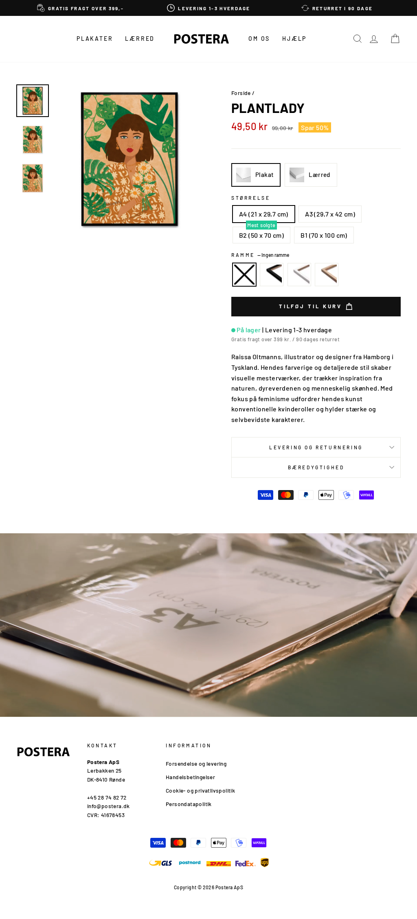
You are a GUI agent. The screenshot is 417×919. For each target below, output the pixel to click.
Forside (241, 92)
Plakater (95, 38)
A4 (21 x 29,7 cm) (263, 214)
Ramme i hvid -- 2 (299, 274)
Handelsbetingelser (190, 776)
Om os (259, 38)
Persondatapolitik (189, 803)
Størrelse (250, 198)
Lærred (140, 38)
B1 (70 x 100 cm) (324, 235)
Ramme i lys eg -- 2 (326, 274)
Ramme (260, 255)
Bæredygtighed (316, 467)
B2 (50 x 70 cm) (261, 235)
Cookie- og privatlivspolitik (200, 790)
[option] (80, 8)
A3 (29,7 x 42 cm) (330, 214)
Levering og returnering (316, 447)
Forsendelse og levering (196, 763)
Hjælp (294, 38)
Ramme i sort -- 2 (271, 274)
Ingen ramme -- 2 (244, 274)
